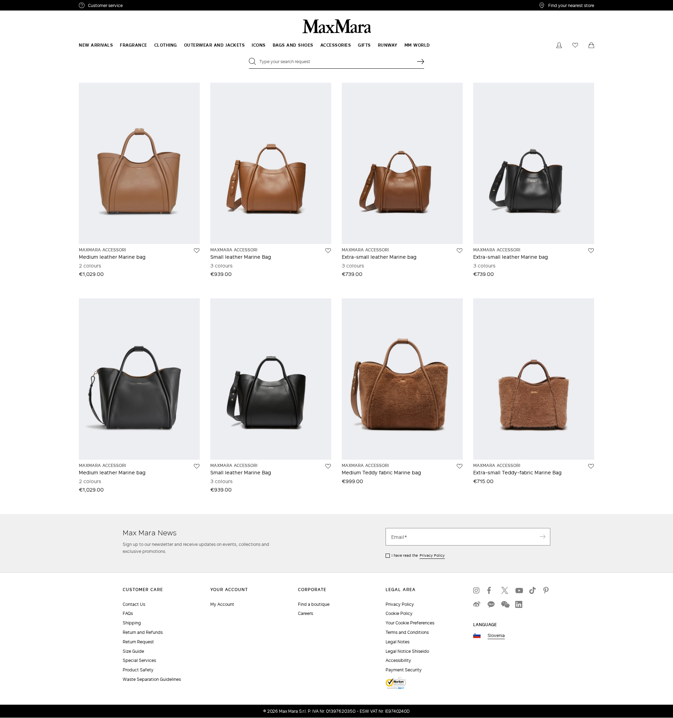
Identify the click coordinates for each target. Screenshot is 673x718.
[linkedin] (518, 604)
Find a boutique (313, 604)
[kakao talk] (490, 604)
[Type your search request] (420, 61)
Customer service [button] (136, 6)
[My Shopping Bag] (591, 45)
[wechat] (504, 604)
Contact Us (134, 604)
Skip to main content (26, 4)
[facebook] (490, 590)
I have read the (418, 555)
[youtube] (518, 590)
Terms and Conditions (407, 632)
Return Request (138, 642)
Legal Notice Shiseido (407, 651)
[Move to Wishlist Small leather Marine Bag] (328, 251)
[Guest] (559, 45)
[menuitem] (96, 45)
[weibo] (476, 604)
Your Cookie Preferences (410, 623)
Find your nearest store (571, 5)
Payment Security (404, 670)
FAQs (128, 613)
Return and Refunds (143, 632)
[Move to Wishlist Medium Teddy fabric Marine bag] (459, 466)
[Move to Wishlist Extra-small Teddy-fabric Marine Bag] (591, 466)
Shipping (132, 623)
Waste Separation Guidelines (152, 679)
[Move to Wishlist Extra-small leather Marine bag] (459, 251)
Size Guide (133, 651)
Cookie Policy (399, 613)
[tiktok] (532, 590)
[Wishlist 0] (575, 45)
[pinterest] (546, 590)
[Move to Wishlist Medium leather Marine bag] (196, 251)
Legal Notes (397, 642)
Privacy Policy (432, 555)
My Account (222, 604)
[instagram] (476, 590)
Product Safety (138, 670)
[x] (504, 590)
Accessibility (398, 660)
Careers (305, 613)
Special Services (139, 660)
